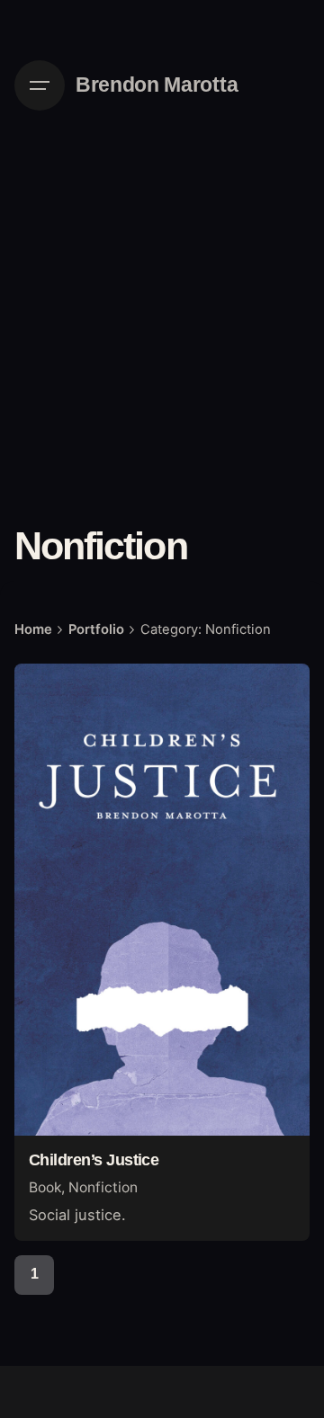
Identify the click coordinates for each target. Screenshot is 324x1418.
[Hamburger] (39, 85)
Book (45, 1187)
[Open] (54, 698)
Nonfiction (103, 1187)
